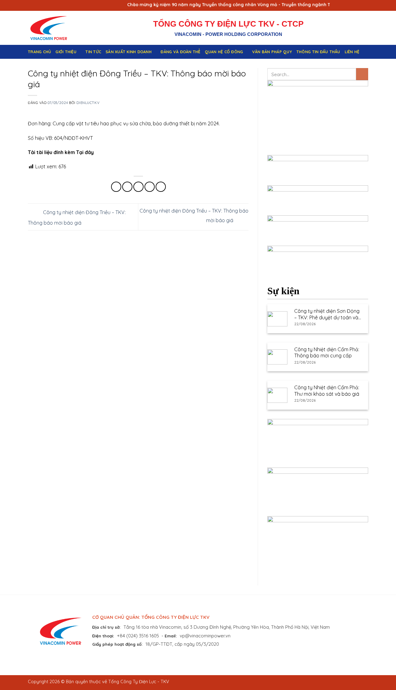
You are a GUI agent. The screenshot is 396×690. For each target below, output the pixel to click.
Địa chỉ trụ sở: (106, 627)
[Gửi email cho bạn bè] (138, 187)
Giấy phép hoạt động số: (117, 644)
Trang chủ (39, 51)
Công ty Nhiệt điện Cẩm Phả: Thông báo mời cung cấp (326, 352)
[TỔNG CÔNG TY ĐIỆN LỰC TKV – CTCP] (53, 28)
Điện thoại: (103, 635)
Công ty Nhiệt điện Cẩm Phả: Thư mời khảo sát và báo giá (326, 390)
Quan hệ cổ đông (224, 51)
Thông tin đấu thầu (318, 51)
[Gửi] (362, 74)
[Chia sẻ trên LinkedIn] (161, 187)
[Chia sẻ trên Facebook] (116, 187)
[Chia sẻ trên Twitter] (127, 187)
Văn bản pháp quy (272, 51)
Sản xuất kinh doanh (128, 51)
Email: (171, 635)
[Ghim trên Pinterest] (149, 187)
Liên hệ (352, 51)
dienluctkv (87, 103)
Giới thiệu (65, 51)
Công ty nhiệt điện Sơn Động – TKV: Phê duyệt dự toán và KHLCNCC (326, 314)
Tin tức (93, 51)
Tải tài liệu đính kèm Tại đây (61, 152)
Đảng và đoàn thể (180, 51)
